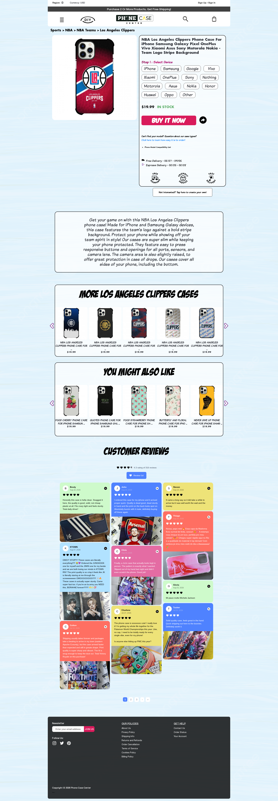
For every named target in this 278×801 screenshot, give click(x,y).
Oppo (169, 94)
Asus (173, 86)
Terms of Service (130, 748)
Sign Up (202, 2)
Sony (189, 77)
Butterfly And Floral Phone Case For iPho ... (173, 421)
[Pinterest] (69, 743)
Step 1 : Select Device (156, 62)
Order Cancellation (131, 744)
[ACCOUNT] (222, 3)
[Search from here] (185, 19)
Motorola (152, 86)
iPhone (150, 68)
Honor (210, 86)
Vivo (211, 68)
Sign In (211, 2)
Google (192, 68)
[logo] (135, 19)
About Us (126, 728)
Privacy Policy (128, 732)
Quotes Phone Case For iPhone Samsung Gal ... (105, 421)
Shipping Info (128, 736)
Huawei (150, 94)
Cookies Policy (129, 752)
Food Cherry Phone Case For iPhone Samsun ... (71, 421)
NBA (69, 30)
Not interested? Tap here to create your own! (182, 192)
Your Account (180, 736)
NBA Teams (86, 30)
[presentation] (52, 326)
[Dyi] (87, 18)
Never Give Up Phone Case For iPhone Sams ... (207, 421)
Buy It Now (169, 120)
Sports (56, 30)
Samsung (171, 68)
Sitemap (53, 792)
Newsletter (58, 723)
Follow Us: (57, 738)
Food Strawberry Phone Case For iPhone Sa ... (139, 421)
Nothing (209, 77)
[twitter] (62, 743)
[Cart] (214, 19)
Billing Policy (127, 756)
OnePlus (170, 77)
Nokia (191, 86)
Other (188, 94)
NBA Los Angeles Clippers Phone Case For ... (71, 346)
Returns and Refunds (132, 740)
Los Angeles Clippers (117, 30)
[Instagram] (54, 743)
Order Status (180, 732)
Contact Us (179, 728)
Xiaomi (149, 77)
